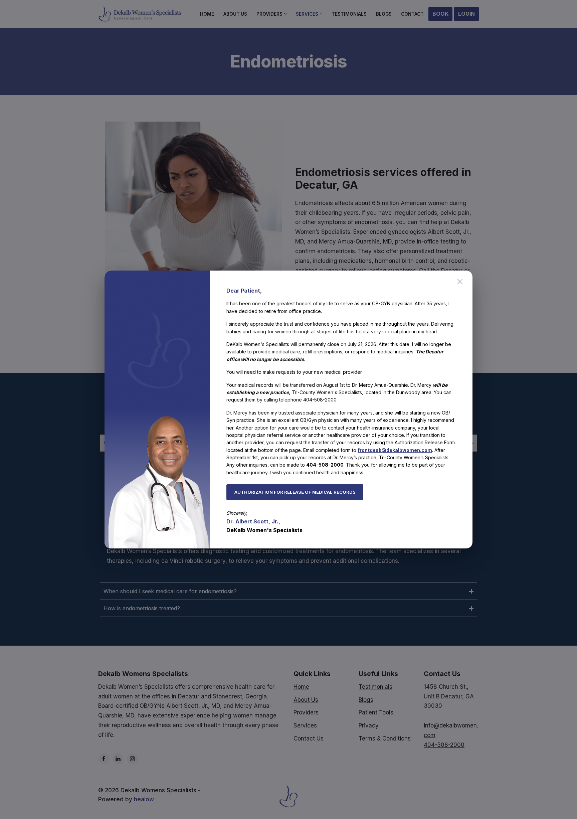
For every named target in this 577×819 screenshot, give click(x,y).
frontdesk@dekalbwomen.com (395, 450)
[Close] (460, 282)
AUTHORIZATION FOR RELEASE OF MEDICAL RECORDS (295, 492)
